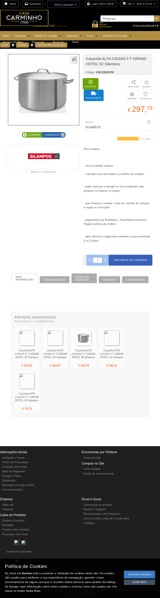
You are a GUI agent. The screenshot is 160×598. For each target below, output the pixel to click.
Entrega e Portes (11, 475)
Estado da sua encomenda (99, 473)
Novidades (8, 525)
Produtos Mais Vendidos (16, 529)
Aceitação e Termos (13, 457)
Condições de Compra (14, 466)
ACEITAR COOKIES (139, 574)
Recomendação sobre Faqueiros (102, 513)
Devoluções (8, 480)
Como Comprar (92, 468)
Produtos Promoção (13, 520)
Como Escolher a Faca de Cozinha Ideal (106, 518)
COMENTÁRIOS (135, 280)
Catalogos (89, 522)
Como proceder (92, 457)
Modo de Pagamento (14, 471)
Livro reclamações (12, 489)
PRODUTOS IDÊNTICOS (82, 278)
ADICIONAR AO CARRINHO (130, 260)
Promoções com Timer (15, 534)
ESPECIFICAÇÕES (54, 280)
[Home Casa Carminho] (24, 19)
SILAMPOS (93, 127)
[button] (149, 122)
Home (6, 35)
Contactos (8, 509)
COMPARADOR (52, 135)
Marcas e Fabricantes (43, 171)
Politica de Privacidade (15, 462)
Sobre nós (8, 504)
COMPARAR (34, 135)
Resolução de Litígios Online (18, 485)
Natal (75, 42)
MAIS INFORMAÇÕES (25, 278)
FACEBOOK (109, 280)
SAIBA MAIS (139, 582)
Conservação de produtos (98, 504)
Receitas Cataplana (95, 509)
